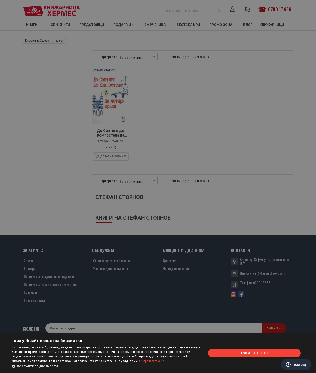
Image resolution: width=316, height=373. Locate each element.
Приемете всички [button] (254, 353)
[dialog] (158, 353)
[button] (106, 367)
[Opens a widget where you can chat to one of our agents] (296, 365)
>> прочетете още (151, 361)
